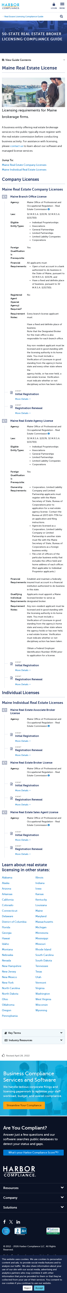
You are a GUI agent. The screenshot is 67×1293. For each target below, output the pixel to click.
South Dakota (43, 960)
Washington (42, 993)
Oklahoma (8, 1004)
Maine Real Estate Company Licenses (24, 165)
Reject (27, 1288)
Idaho (5, 944)
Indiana (39, 883)
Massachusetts (44, 921)
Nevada (6, 960)
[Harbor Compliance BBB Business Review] (22, 1231)
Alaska (5, 883)
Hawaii (6, 938)
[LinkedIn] (18, 1222)
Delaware (7, 916)
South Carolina (44, 955)
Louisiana (41, 905)
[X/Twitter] (11, 1222)
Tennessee (41, 966)
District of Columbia (14, 921)
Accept (39, 1288)
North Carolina (11, 988)
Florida (6, 927)
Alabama (7, 877)
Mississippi (41, 938)
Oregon (6, 1010)
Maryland (41, 916)
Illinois (39, 877)
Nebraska (7, 955)
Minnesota (41, 932)
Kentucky (41, 899)
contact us (16, 146)
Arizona (6, 888)
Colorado (7, 905)
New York (7, 982)
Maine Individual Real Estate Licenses (24, 169)
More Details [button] (21, 399)
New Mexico (9, 977)
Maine (39, 910)
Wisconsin (41, 1004)
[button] (33, 60)
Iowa (38, 888)
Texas (38, 971)
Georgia (6, 932)
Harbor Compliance (12, 6)
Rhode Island (43, 949)
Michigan (41, 927)
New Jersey (9, 971)
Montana (7, 949)
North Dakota (10, 993)
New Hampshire (11, 966)
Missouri (40, 944)
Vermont (40, 982)
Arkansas (7, 894)
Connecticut (9, 910)
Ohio (5, 999)
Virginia (39, 988)
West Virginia (43, 999)
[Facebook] (5, 1222)
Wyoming (41, 1010)
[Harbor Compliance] (19, 1171)
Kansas (39, 894)
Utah (38, 977)
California (7, 899)
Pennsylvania (10, 1015)
